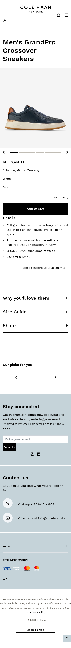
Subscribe (9, 447)
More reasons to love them (42, 268)
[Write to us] (8, 518)
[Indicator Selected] (14, 152)
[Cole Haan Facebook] (39, 454)
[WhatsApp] (7, 503)
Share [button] (9, 325)
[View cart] (58, 15)
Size (5, 187)
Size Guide (59, 197)
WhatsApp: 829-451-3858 (35, 504)
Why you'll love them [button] (26, 298)
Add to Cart (35, 208)
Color (21, 170)
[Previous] (3, 152)
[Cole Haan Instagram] (32, 454)
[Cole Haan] (35, 8)
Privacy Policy (37, 612)
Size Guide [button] (15, 311)
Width (7, 178)
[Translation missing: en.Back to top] (67, 638)
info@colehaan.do (51, 518)
